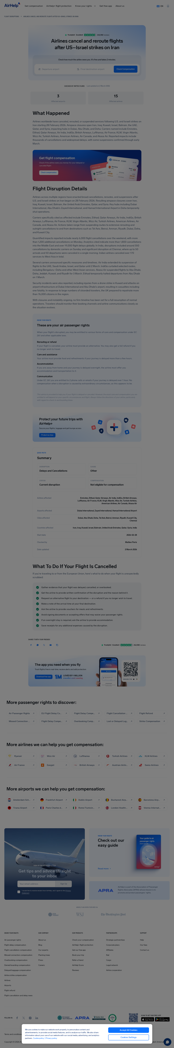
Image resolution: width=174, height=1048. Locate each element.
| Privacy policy (51, 1038)
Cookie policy (38, 1038)
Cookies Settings (128, 1037)
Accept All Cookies (128, 1030)
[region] (87, 1034)
